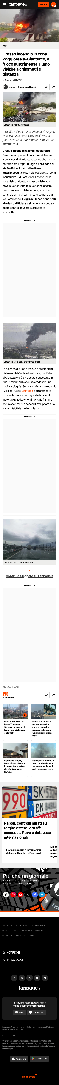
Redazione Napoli (27, 87)
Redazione (7, 935)
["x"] (28, 894)
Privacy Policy (39, 925)
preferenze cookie (25, 935)
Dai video (27, 390)
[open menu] (3, 4)
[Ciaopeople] (29, 1076)
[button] (53, 87)
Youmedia (7, 925)
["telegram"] (42, 894)
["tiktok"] (6, 894)
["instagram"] (13, 894)
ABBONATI (43, 4)
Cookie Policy (9, 930)
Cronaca (7, 687)
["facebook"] (35, 894)
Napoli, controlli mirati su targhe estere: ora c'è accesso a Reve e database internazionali (27, 830)
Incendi (15, 687)
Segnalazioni (22, 925)
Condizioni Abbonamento (32, 930)
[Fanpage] (29, 988)
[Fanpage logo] (18, 4)
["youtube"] (20, 894)
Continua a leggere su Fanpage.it (29, 576)
